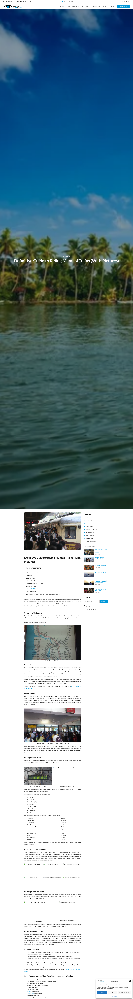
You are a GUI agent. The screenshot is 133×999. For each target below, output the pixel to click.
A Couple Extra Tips (32, 591)
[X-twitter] (124, 2)
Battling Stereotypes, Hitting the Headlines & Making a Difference (101, 551)
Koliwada (29, 991)
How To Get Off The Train (33, 589)
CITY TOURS (84, 6)
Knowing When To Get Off (33, 586)
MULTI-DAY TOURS (73, 6)
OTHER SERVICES (95, 6)
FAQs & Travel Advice (54, 552)
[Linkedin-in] (122, 2)
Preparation (30, 575)
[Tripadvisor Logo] (129, 2)
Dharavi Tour (30, 993)
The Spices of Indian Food (100, 565)
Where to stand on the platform (35, 583)
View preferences (124, 992)
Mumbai (47, 552)
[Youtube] (126, 2)
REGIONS (62, 6)
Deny (112, 992)
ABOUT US (105, 6)
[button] (130, 981)
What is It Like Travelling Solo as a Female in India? (101, 573)
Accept (102, 992)
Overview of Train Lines (33, 572)
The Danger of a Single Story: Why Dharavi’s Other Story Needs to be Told (101, 589)
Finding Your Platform (32, 580)
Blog (112, 6)
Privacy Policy (114, 996)
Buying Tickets (31, 578)
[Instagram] (120, 2)
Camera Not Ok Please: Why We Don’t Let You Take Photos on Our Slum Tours (101, 581)
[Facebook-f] (118, 2)
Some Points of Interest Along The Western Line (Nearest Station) (43, 594)
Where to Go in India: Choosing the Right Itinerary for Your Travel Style (101, 559)
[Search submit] (113, 1)
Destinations (62, 552)
